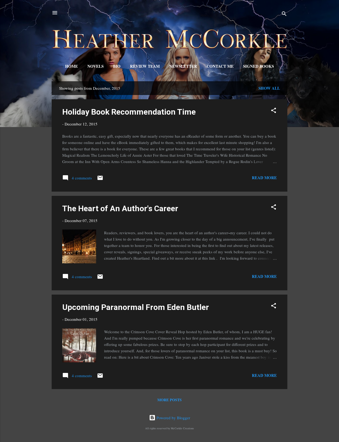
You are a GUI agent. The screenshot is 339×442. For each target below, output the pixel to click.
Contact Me (220, 66)
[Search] (284, 14)
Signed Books (258, 66)
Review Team (145, 66)
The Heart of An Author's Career (120, 208)
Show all (269, 88)
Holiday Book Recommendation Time (129, 111)
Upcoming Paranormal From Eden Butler (135, 307)
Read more (264, 178)
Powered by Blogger (172, 417)
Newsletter (183, 66)
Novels (95, 66)
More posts (169, 400)
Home (71, 66)
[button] (273, 111)
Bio (117, 66)
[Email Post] (100, 179)
